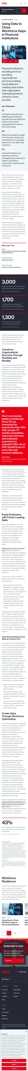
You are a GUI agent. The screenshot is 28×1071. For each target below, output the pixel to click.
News (3, 1000)
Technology (5, 1012)
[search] (21, 3)
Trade (3, 1009)
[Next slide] (9, 933)
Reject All (14, 1064)
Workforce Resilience (8, 9)
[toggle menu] (25, 3)
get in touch (6, 806)
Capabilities (16, 990)
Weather (4, 1015)
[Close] (26, 1031)
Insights (15, 996)
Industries (16, 993)
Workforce (5, 1019)
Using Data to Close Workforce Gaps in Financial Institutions (10, 922)
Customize (13, 1060)
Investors (4, 996)
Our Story (5, 990)
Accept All (14, 1068)
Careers (4, 993)
